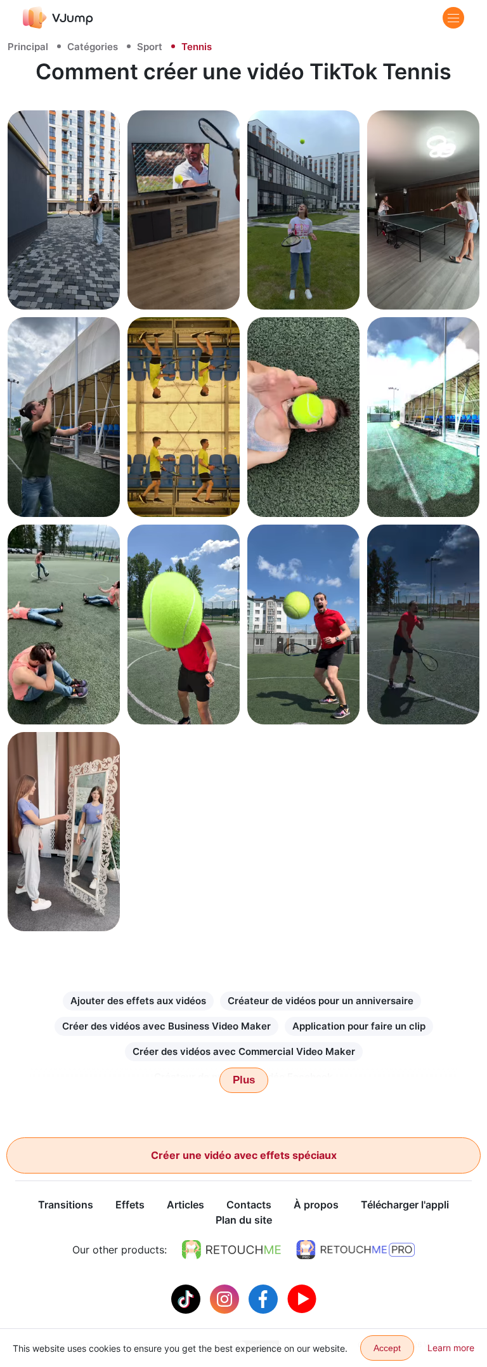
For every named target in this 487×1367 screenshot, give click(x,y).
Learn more (450, 1347)
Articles (185, 1204)
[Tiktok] (187, 1298)
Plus (244, 1080)
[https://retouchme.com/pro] (355, 1249)
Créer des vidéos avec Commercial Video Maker (244, 1051)
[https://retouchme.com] (231, 1249)
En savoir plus (63, 285)
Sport (149, 47)
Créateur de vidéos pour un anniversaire (320, 1001)
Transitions (65, 1204)
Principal (28, 47)
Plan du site (244, 1219)
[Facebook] (265, 1298)
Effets (130, 1204)
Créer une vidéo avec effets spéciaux (244, 1155)
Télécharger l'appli (405, 1204)
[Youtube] (301, 1298)
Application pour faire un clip (358, 1026)
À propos (316, 1204)
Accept (387, 1348)
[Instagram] (226, 1298)
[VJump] (58, 17)
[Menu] (453, 18)
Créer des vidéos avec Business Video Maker (166, 1026)
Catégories (92, 47)
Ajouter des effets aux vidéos (138, 1001)
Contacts (248, 1204)
